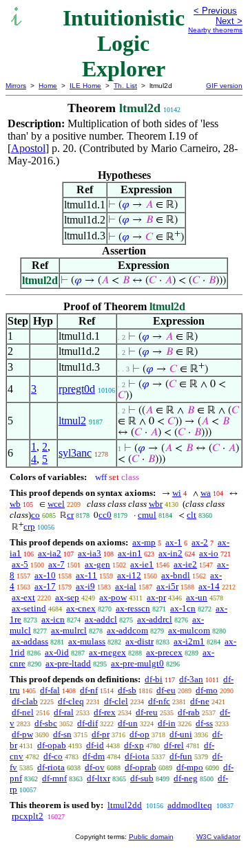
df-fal (50, 690)
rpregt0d (77, 389)
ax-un (196, 597)
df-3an (191, 679)
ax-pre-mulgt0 (137, 663)
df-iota (137, 756)
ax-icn (53, 619)
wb (15, 504)
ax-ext (23, 597)
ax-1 (173, 542)
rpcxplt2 (27, 816)
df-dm (94, 756)
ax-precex (164, 652)
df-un (128, 723)
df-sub (142, 778)
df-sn (62, 734)
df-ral (64, 712)
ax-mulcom (189, 630)
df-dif (87, 723)
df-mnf (54, 778)
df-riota (51, 767)
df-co (53, 756)
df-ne (199, 701)
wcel (56, 504)
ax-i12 (129, 575)
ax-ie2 (185, 564)
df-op (139, 734)
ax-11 (86, 575)
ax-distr (139, 641)
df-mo (207, 690)
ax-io (208, 553)
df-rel (174, 745)
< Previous (215, 11)
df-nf (89, 690)
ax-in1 (130, 553)
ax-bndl (175, 575)
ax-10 (45, 575)
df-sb (127, 690)
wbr (156, 504)
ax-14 (209, 586)
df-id (95, 745)
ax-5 (20, 564)
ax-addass (30, 641)
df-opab (51, 745)
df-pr (101, 734)
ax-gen (97, 564)
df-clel (116, 701)
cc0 (105, 515)
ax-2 (200, 542)
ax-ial (125, 586)
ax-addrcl (154, 619)
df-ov (95, 767)
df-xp (134, 745)
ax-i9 (85, 586)
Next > (229, 21)
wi (176, 493)
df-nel (23, 712)
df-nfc (159, 701)
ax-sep (67, 597)
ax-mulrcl (69, 630)
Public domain (151, 836)
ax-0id (57, 652)
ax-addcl (101, 619)
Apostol (28, 148)
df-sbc (45, 723)
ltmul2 (72, 420)
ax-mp (144, 542)
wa (205, 493)
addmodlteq (189, 805)
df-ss (204, 723)
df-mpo (189, 767)
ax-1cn (183, 608)
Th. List (125, 85)
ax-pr (156, 597)
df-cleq (71, 701)
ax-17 (45, 586)
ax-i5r (167, 586)
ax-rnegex (107, 652)
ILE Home (85, 85)
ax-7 (56, 564)
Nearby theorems (215, 30)
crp (29, 526)
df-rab (189, 712)
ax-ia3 (89, 553)
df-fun (180, 756)
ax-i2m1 (189, 641)
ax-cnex (81, 608)
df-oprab (140, 767)
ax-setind (29, 608)
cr (70, 515)
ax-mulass (86, 641)
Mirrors (16, 85)
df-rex (105, 712)
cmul (147, 515)
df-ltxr (98, 778)
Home (48, 85)
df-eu (166, 690)
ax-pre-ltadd (68, 663)
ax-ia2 (49, 553)
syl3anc (75, 453)
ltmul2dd (124, 805)
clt (191, 515)
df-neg (186, 778)
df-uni (180, 734)
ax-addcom (127, 630)
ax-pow (113, 597)
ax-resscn (133, 608)
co (35, 515)
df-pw (22, 734)
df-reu (147, 712)
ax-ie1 (142, 564)
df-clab (25, 701)
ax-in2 (170, 553)
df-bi (154, 679)
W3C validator (218, 836)
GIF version (224, 85)
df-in (167, 723)
